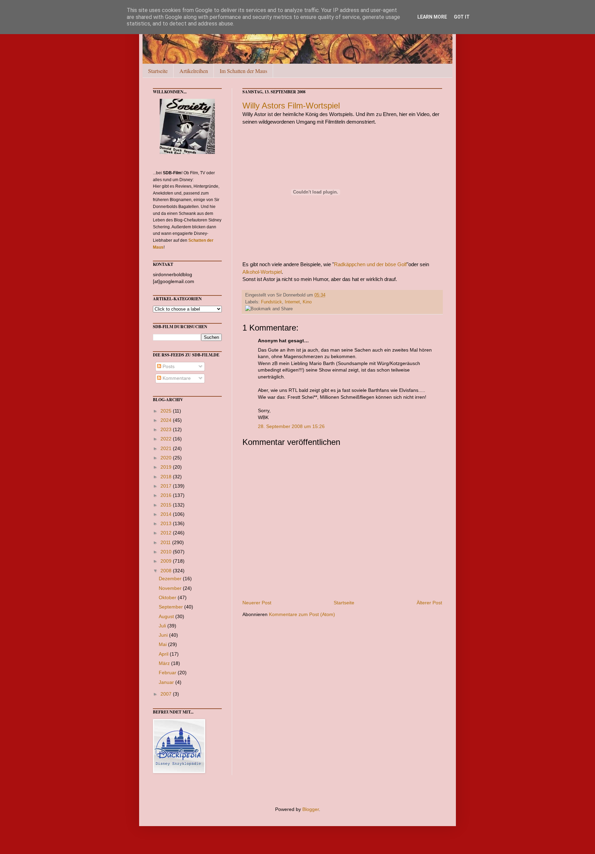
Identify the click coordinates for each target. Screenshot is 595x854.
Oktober (168, 597)
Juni (164, 635)
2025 (166, 411)
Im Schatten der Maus (243, 70)
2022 (166, 438)
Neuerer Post (256, 602)
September (171, 607)
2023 (166, 429)
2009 (166, 561)
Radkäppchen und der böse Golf (370, 264)
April (164, 654)
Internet (292, 302)
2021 (166, 448)
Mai (163, 644)
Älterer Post (429, 602)
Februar (168, 672)
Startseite (158, 70)
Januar (167, 682)
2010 (166, 551)
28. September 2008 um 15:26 (291, 426)
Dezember (171, 578)
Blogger (310, 809)
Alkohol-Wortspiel (262, 272)
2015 (166, 505)
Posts (168, 366)
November (171, 588)
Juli (163, 625)
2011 (166, 542)
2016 (166, 495)
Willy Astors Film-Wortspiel (291, 105)
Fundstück (271, 302)
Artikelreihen (193, 70)
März (165, 663)
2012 (166, 532)
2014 (166, 514)
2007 (166, 694)
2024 (166, 420)
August (167, 616)
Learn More (432, 17)
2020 (166, 457)
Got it (462, 17)
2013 (166, 523)
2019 (166, 467)
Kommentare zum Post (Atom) (302, 614)
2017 (166, 486)
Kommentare (176, 378)
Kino (307, 302)
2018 (166, 476)
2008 (166, 570)
